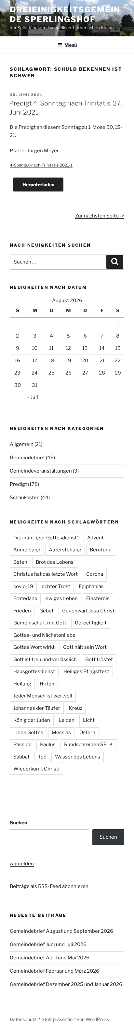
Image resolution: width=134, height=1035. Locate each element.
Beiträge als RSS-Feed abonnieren (49, 886)
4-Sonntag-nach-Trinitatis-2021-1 (41, 165)
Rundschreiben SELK (88, 744)
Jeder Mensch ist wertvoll (42, 696)
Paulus (48, 744)
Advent (95, 538)
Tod (42, 757)
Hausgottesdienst (34, 671)
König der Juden (31, 720)
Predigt (18, 484)
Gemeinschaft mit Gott (39, 623)
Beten (20, 562)
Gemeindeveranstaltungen (41, 471)
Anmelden (22, 864)
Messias (61, 732)
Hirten (47, 684)
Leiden (66, 720)
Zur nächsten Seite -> (99, 216)
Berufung (101, 550)
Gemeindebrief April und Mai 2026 (49, 958)
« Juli (32, 397)
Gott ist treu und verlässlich (45, 659)
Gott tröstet (99, 659)
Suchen (18, 823)
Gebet (46, 611)
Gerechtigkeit (91, 623)
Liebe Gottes (28, 732)
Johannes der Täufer (36, 708)
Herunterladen (38, 184)
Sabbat (21, 757)
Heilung (22, 684)
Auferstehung (65, 550)
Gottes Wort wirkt (34, 647)
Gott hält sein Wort (85, 647)
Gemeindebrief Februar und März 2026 (54, 971)
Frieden (22, 611)
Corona (94, 574)
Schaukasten (25, 497)
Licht (89, 720)
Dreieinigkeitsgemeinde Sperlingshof (65, 14)
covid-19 (23, 586)
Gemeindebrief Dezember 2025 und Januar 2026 (66, 984)
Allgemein (22, 444)
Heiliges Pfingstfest (86, 671)
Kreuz (75, 708)
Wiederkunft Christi (36, 769)
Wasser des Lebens (77, 757)
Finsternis (98, 598)
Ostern (87, 732)
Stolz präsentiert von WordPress (75, 1019)
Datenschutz (23, 1019)
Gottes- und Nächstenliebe (44, 635)
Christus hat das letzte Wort (45, 574)
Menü (70, 45)
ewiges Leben (62, 598)
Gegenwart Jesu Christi (89, 611)
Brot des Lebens (55, 562)
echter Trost (56, 586)
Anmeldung (26, 550)
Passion (22, 744)
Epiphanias (91, 586)
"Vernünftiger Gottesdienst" (46, 538)
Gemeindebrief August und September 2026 (61, 931)
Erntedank (25, 598)
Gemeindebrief (27, 458)
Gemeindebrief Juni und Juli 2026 (48, 944)
